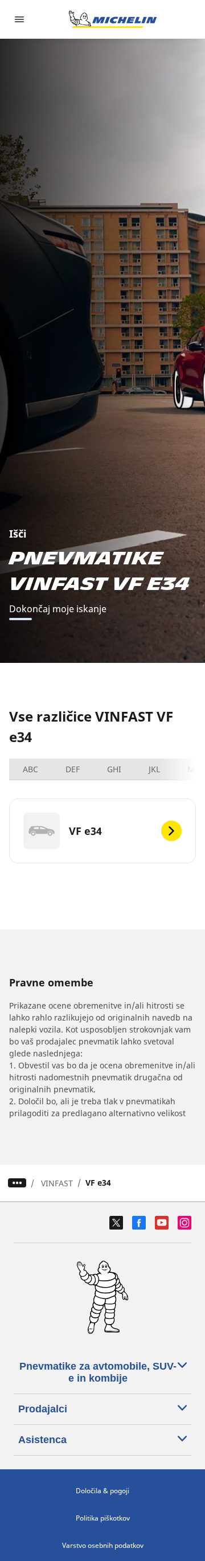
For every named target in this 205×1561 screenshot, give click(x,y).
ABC (30, 769)
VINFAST (57, 1183)
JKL (154, 769)
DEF (72, 769)
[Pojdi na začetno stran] (112, 19)
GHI (114, 769)
